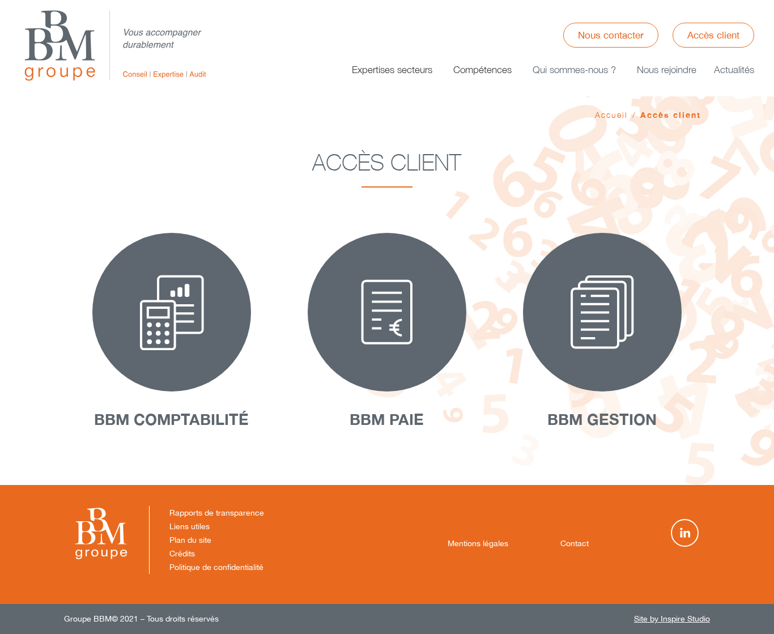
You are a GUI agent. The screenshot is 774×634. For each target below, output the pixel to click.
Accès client (713, 35)
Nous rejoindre (666, 69)
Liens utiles (189, 526)
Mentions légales (478, 543)
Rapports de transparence (216, 512)
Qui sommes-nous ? (574, 69)
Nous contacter (611, 35)
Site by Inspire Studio (672, 618)
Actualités (734, 69)
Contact (574, 543)
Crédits (182, 553)
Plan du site (190, 539)
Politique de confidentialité (216, 567)
